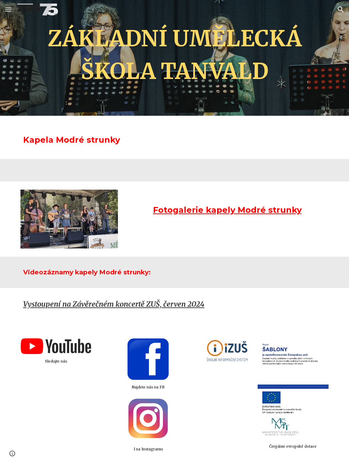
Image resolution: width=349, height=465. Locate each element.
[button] (8, 9)
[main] (174, 57)
